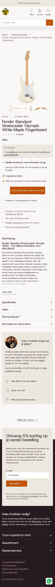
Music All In (18, 579)
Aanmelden (14, 483)
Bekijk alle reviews (25, 419)
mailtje (5, 524)
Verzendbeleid (9, 572)
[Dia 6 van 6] (44, 108)
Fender (5, 116)
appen (26, 363)
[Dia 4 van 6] (31, 108)
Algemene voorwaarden (15, 569)
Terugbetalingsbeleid (13, 562)
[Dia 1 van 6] (11, 108)
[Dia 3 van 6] (24, 108)
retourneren (17, 222)
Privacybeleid (9, 565)
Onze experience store (16, 535)
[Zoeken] (49, 23)
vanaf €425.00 (11, 155)
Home (4, 34)
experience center (14, 214)
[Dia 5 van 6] (37, 108)
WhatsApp (36, 521)
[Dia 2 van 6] (17, 108)
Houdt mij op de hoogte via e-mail (27, 190)
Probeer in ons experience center (21, 200)
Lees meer (7, 292)
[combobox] (24, 23)
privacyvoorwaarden (30, 496)
